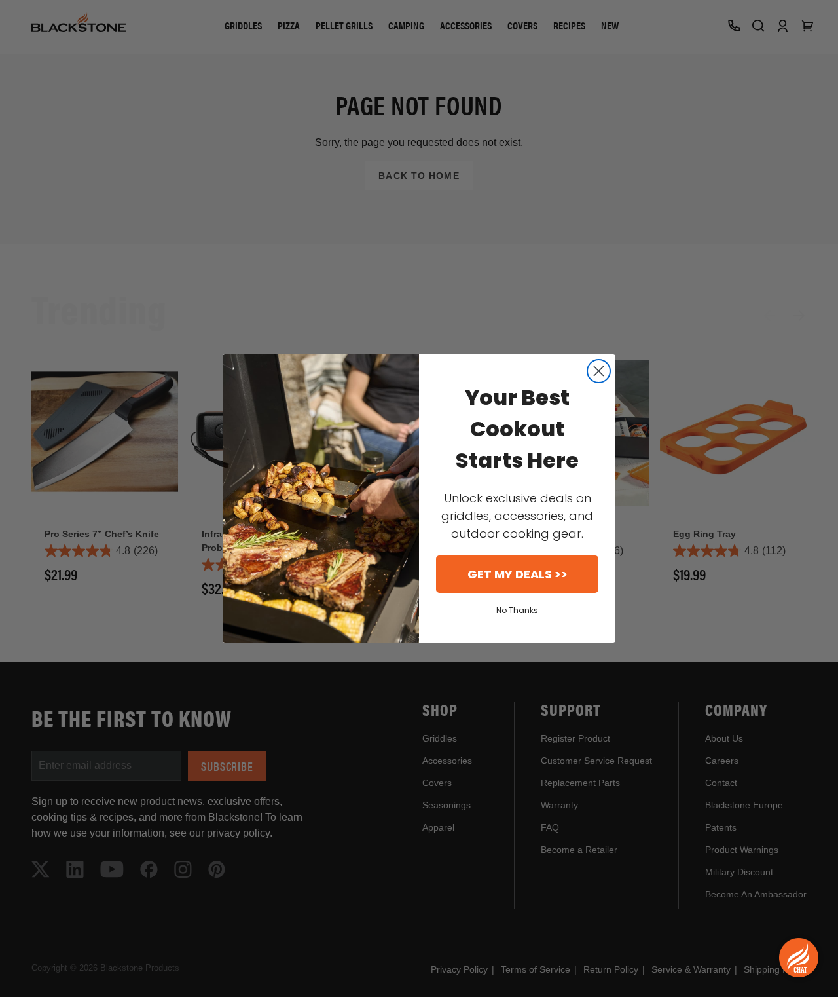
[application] (799, 957)
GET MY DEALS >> (517, 574)
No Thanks (517, 610)
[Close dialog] (598, 371)
